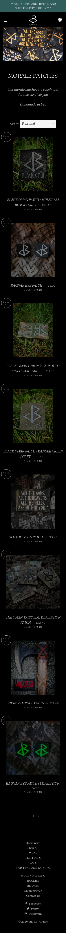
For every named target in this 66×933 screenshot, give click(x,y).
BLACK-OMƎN (38, 921)
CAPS (33, 862)
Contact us (33, 895)
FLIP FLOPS (33, 857)
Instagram (35, 913)
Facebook (34, 903)
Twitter (35, 908)
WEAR (33, 852)
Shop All (32, 847)
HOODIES (33, 880)
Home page (33, 843)
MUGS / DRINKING (33, 875)
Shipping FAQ (33, 890)
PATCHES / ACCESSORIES (33, 867)
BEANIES (33, 885)
